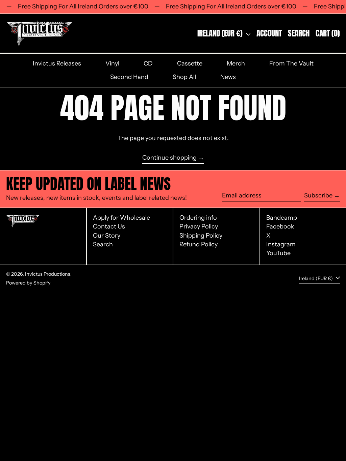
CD (148, 63)
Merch (236, 63)
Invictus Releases (57, 63)
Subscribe (318, 195)
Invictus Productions (47, 274)
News (228, 77)
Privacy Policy (198, 226)
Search (103, 244)
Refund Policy (198, 244)
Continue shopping (169, 157)
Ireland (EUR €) (220, 33)
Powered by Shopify (28, 283)
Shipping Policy (200, 235)
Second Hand (129, 77)
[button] (299, 33)
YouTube (278, 253)
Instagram (281, 244)
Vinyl (112, 63)
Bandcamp (281, 217)
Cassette (189, 63)
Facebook (280, 226)
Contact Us (109, 226)
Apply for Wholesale (121, 217)
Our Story (106, 235)
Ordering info (198, 217)
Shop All (184, 77)
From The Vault (291, 63)
